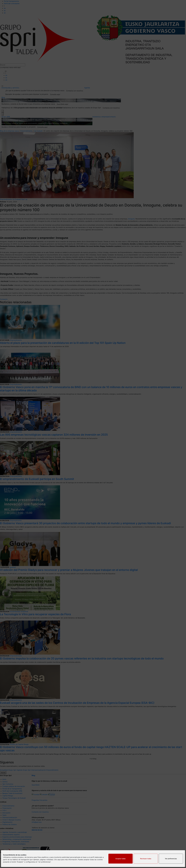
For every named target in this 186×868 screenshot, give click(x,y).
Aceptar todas (120, 859)
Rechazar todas (145, 859)
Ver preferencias (171, 859)
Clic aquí (57, 860)
